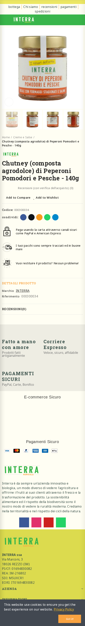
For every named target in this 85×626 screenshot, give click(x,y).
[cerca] (74, 20)
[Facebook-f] (24, 522)
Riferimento (10, 296)
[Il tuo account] (80, 20)
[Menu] (5, 19)
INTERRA (22, 290)
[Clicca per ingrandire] (9, 102)
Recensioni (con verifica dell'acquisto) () (45, 188)
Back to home (81, 141)
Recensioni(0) (14, 309)
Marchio (8, 291)
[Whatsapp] (61, 522)
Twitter (31, 217)
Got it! (70, 619)
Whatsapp (47, 217)
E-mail (39, 217)
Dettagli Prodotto (19, 283)
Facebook (23, 217)
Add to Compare (18, 197)
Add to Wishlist (47, 197)
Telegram (55, 217)
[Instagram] (36, 522)
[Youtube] (49, 522)
